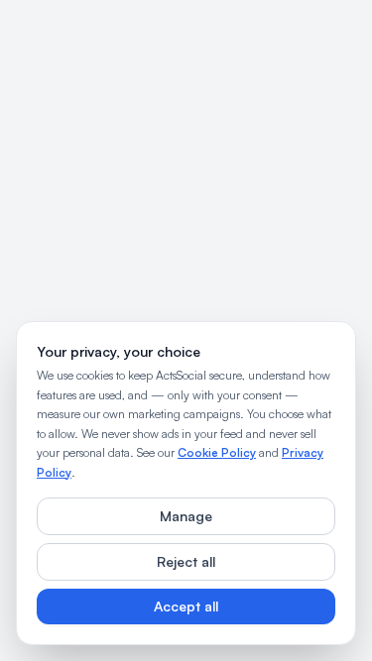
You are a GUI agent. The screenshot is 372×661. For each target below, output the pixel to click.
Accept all (186, 606)
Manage (186, 515)
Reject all (186, 561)
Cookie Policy (217, 452)
